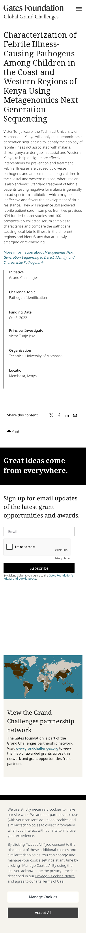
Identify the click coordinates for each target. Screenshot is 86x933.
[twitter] (51, 415)
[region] (43, 866)
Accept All (43, 912)
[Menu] (78, 8)
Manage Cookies (43, 896)
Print (15, 431)
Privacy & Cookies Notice (55, 876)
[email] (75, 415)
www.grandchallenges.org (36, 748)
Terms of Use (53, 881)
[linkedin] (67, 415)
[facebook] (59, 415)
